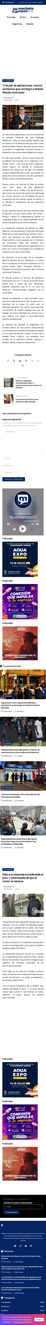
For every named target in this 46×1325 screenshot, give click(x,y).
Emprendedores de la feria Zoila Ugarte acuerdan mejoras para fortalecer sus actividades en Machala (19, 841)
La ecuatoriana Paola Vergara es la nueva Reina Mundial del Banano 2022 (20, 1288)
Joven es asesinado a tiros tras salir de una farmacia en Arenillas (20, 795)
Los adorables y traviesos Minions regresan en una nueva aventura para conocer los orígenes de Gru (21, 1278)
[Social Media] (15, 1246)
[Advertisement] (23, 50)
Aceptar (39, 1319)
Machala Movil (9, 98)
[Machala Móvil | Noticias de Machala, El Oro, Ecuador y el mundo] (23, 9)
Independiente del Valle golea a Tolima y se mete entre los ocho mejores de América (20, 751)
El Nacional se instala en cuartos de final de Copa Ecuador (20, 1257)
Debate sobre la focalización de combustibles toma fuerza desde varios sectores (22, 1267)
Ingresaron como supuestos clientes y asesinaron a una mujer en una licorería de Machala (20, 705)
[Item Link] (23, 684)
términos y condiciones (22, 1322)
